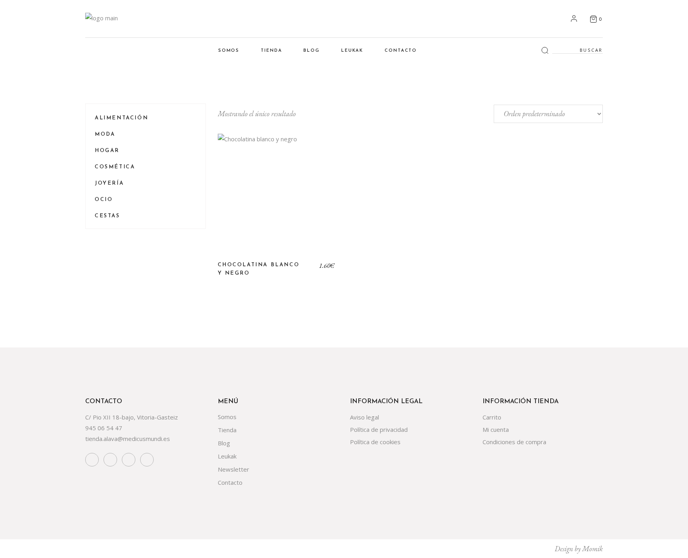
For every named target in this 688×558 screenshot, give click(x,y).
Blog (224, 443)
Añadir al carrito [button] (276, 198)
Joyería (109, 183)
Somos (227, 417)
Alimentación (121, 118)
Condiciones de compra (514, 442)
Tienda (227, 430)
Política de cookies (375, 442)
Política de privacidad (379, 429)
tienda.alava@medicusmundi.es (127, 439)
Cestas (107, 216)
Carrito (492, 417)
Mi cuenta (496, 429)
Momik (592, 548)
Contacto (230, 482)
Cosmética (115, 167)
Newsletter (233, 469)
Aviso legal (364, 417)
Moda (105, 134)
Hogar (107, 150)
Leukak (227, 456)
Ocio (104, 199)
